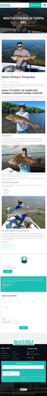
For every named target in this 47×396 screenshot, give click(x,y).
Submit (23, 327)
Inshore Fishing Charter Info (7, 244)
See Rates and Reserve (7, 246)
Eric (19, 82)
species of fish (25, 185)
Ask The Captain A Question (8, 249)
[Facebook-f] (28, 357)
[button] (45, 5)
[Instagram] (32, 357)
